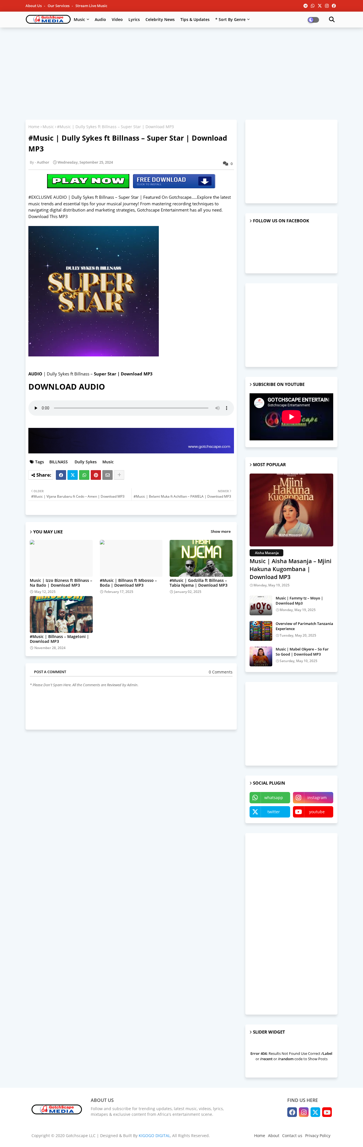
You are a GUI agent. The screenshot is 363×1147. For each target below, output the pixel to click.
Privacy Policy (317, 1135)
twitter (273, 811)
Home (33, 126)
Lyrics (134, 19)
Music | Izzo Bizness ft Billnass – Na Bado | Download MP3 (61, 583)
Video (117, 19)
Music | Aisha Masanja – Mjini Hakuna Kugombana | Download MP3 (291, 569)
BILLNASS (58, 461)
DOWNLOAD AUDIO (68, 386)
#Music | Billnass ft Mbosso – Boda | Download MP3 (128, 583)
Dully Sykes (85, 461)
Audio (100, 19)
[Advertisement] (181, 73)
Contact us (292, 1135)
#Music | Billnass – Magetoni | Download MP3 (59, 639)
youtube (317, 811)
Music (79, 19)
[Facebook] (61, 475)
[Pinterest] (96, 475)
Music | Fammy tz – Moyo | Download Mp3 (299, 600)
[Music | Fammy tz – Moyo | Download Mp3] (261, 605)
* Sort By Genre (230, 19)
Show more (221, 531)
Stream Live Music (91, 5)
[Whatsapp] (84, 475)
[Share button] (119, 475)
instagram (317, 797)
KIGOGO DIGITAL (154, 1135)
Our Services (59, 5)
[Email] (107, 475)
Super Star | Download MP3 (123, 374)
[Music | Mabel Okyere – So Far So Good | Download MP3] (261, 656)
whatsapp (273, 797)
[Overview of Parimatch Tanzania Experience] (261, 631)
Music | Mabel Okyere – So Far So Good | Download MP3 (302, 652)
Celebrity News (160, 19)
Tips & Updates (195, 19)
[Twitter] (72, 475)
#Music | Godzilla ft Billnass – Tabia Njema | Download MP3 (198, 583)
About (273, 1135)
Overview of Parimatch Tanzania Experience (304, 626)
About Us (34, 5)
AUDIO (35, 374)
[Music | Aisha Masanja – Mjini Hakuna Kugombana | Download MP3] (291, 510)
